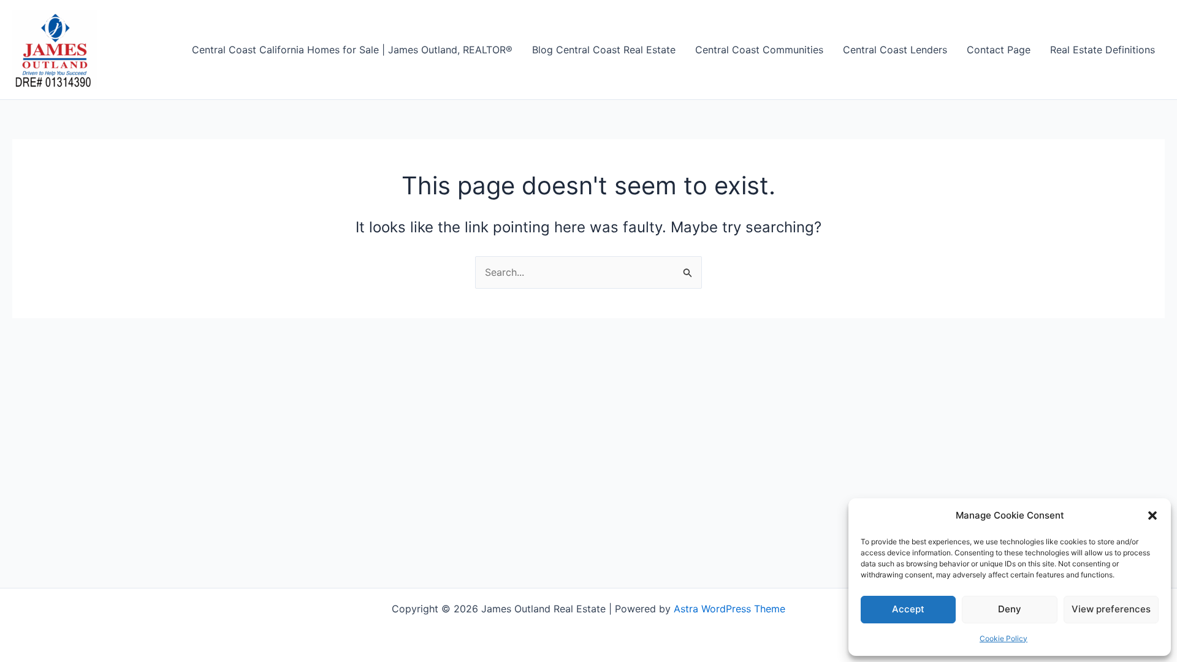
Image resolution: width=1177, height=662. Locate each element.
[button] (1152, 515)
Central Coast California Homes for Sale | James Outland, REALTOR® (352, 50)
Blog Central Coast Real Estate (604, 50)
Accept (908, 609)
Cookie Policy (1003, 638)
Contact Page (998, 50)
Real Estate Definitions (1102, 50)
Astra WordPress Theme (729, 609)
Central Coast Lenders (895, 50)
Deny (1009, 609)
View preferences (1111, 609)
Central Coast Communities (759, 50)
